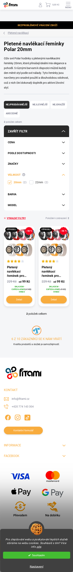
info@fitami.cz (20, 398)
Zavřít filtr (17, 131)
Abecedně (12, 113)
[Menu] (68, 5)
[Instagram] (17, 416)
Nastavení (36, 566)
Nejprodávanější (16, 104)
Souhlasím (38, 555)
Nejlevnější (40, 104)
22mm (41, 182)
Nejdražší (59, 104)
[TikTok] (26, 416)
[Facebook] (7, 416)
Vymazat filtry (16, 218)
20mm (20, 182)
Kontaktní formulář (23, 430)
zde (39, 546)
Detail (19, 299)
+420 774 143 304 (23, 406)
